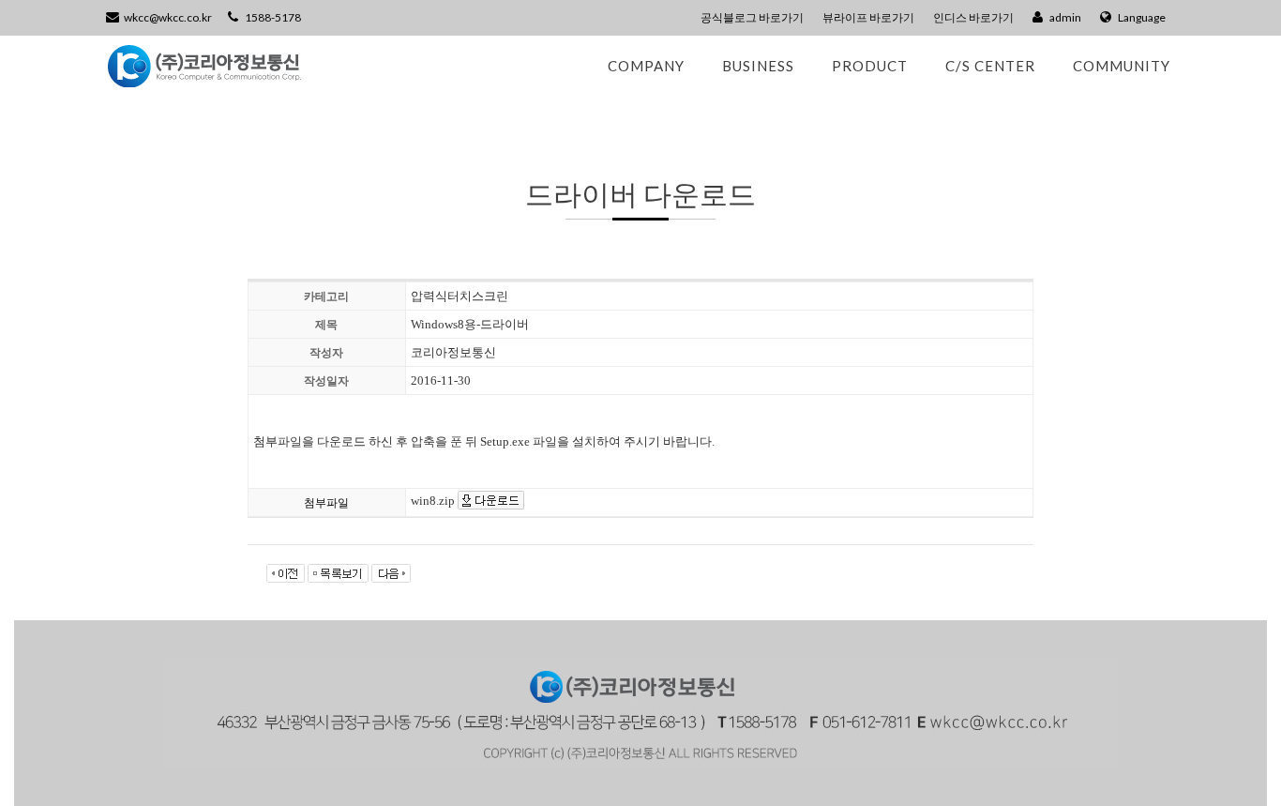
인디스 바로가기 (973, 17)
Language (1141, 17)
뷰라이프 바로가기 (868, 17)
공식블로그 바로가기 (752, 17)
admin (1064, 17)
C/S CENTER (990, 65)
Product (870, 65)
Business (758, 65)
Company (646, 65)
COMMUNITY (1121, 65)
